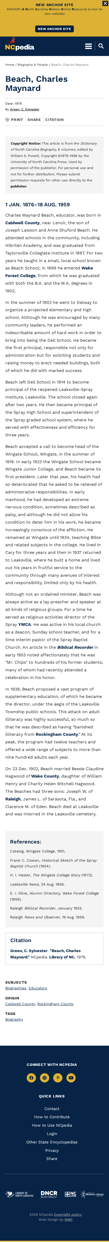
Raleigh (13, 798)
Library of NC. (62, 957)
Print (17, 119)
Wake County (45, 776)
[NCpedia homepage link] (19, 43)
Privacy (52, 1150)
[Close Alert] (105, 3)
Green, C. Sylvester (24, 109)
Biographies (16, 988)
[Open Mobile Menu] (88, 46)
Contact (51, 1108)
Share (34, 119)
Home (9, 65)
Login (52, 1133)
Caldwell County (22, 222)
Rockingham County (57, 734)
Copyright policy (67, 1215)
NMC (68, 1219)
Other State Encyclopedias (52, 1142)
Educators (38, 988)
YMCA (24, 624)
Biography (14, 1019)
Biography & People (33, 65)
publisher (19, 186)
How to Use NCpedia (52, 1125)
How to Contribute (52, 1117)
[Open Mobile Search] (99, 46)
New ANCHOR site (54, 29)
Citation (54, 119)
